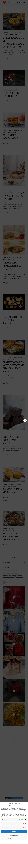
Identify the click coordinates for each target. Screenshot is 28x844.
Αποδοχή (14, 831)
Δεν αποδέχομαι (14, 835)
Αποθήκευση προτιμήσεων (14, 838)
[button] (26, 804)
